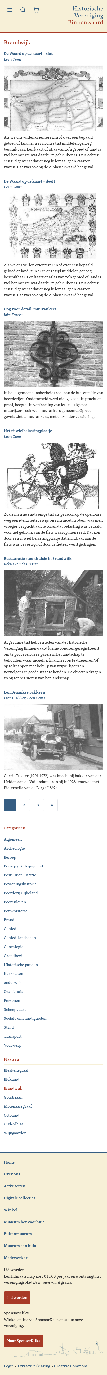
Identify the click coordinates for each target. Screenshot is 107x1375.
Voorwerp (12, 1045)
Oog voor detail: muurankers (30, 309)
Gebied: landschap (20, 938)
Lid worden (17, 1297)
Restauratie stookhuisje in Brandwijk (38, 558)
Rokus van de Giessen (21, 564)
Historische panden (21, 965)
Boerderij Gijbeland (21, 893)
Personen (12, 1000)
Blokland (11, 1079)
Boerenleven (15, 902)
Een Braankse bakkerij (24, 692)
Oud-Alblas (14, 1124)
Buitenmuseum (18, 1234)
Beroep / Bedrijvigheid (23, 866)
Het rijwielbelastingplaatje (28, 431)
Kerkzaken (13, 973)
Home (9, 1162)
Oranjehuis (13, 991)
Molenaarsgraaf (18, 1106)
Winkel (10, 1210)
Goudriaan (13, 1097)
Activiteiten (14, 1186)
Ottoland (11, 1115)
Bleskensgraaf (16, 1070)
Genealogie (13, 947)
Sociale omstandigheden (25, 1018)
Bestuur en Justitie (20, 875)
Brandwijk (13, 1088)
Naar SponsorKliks (23, 1341)
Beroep (10, 857)
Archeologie (14, 848)
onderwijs (12, 982)
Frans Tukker (14, 698)
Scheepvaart (15, 1009)
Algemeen (13, 839)
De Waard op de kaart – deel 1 (29, 181)
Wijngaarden (15, 1133)
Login (9, 1366)
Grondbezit (14, 956)
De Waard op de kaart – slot (28, 53)
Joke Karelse (13, 315)
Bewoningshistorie (20, 884)
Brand (9, 920)
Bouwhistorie (15, 911)
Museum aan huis (20, 1246)
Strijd (9, 1027)
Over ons (12, 1174)
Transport (13, 1036)
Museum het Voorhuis (24, 1222)
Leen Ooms (13, 59)
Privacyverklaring (34, 1366)
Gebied (10, 929)
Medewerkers (16, 1258)
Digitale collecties (19, 1198)
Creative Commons (71, 1366)
